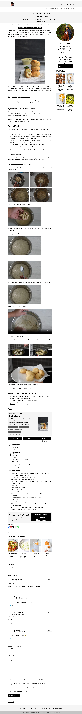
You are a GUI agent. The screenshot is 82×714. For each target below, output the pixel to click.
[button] (9, 413)
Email (26, 679)
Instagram (12, 520)
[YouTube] (70, 4)
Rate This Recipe (12, 654)
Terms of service (45, 708)
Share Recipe (42, 520)
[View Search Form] (73, 4)
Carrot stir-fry (14, 402)
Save (45, 441)
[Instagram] (65, 4)
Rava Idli (12, 404)
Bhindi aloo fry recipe (46, 566)
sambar (34, 150)
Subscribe (66, 8)
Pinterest (18, 520)
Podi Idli (12, 400)
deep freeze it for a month (15, 104)
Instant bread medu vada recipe (19, 396)
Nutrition (33, 708)
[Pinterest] (67, 4)
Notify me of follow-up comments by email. (21, 688)
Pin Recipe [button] (41, 517)
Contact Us (55, 4)
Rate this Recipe (42, 514)
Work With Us (43, 4)
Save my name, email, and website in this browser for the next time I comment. (29, 683)
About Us (32, 4)
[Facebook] (62, 4)
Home (24, 4)
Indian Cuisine (46, 13)
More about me (64, 66)
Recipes (38, 13)
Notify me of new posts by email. (18, 691)
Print (39, 27)
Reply (49, 579)
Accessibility (23, 708)
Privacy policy (58, 708)
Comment (11, 660)
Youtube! (25, 520)
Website (41, 679)
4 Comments (57, 19)
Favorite (33, 27)
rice (16, 457)
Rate (45, 438)
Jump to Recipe (24, 27)
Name (10, 679)
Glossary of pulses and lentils (24, 119)
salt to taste (15, 461)
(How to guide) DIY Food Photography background (15, 567)
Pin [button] (31, 438)
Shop (72, 8)
